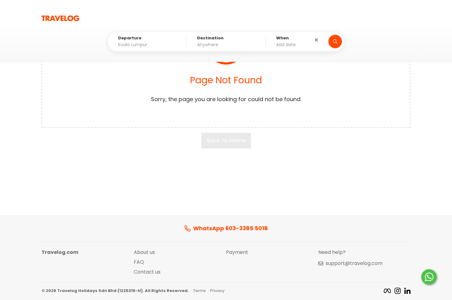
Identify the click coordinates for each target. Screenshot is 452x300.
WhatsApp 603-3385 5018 (230, 228)
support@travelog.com (354, 263)
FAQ (139, 262)
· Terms (198, 290)
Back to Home (226, 140)
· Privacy (216, 290)
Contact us (147, 272)
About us (144, 252)
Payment (237, 252)
